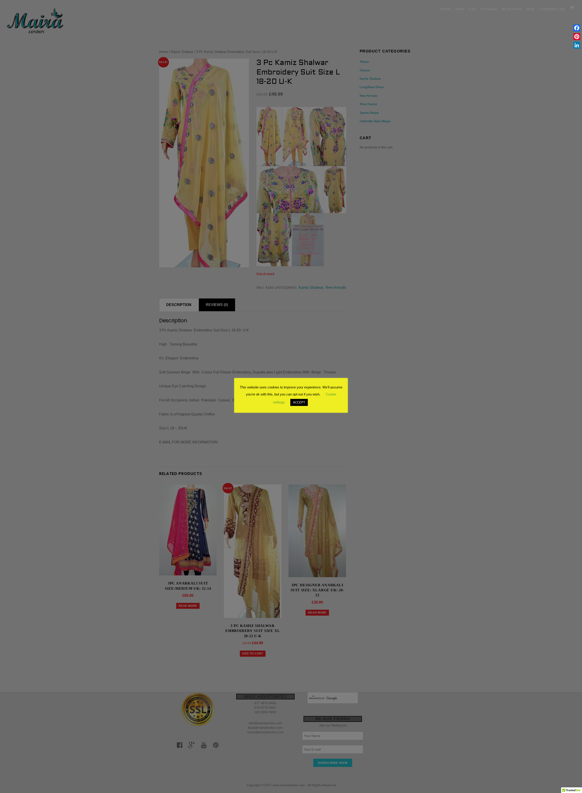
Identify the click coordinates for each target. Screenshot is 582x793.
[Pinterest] (576, 36)
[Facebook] (576, 28)
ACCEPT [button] (299, 402)
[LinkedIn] (576, 45)
